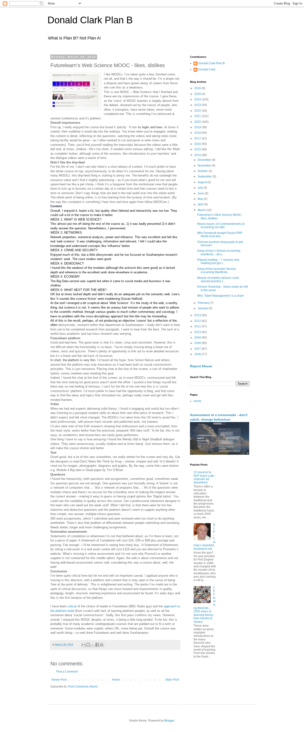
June (201, 193)
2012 (198, 321)
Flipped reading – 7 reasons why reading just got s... (218, 261)
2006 (198, 354)
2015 (198, 149)
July (201, 187)
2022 (198, 110)
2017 (198, 138)
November (205, 165)
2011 (198, 326)
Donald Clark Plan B (90, 20)
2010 (198, 332)
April (201, 204)
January (203, 308)
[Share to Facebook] (97, 644)
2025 (198, 94)
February (204, 303)
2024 (198, 99)
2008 (198, 343)
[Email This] (83, 644)
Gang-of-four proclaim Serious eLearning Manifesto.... (216, 270)
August (202, 182)
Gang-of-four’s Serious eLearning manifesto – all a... (218, 252)
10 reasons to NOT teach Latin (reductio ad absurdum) (204, 477)
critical (71, 606)
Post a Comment (67, 671)
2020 (198, 121)
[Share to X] (92, 644)
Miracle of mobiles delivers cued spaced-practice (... (218, 279)
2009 (198, 337)
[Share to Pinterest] (101, 644)
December (205, 160)
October (203, 171)
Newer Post (59, 679)
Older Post (172, 679)
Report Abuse (201, 366)
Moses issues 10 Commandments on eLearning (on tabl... (221, 225)
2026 (198, 88)
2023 (198, 105)
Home (116, 679)
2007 (198, 348)
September (205, 176)
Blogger (169, 720)
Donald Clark (206, 69)
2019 (198, 127)
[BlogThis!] (88, 644)
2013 (198, 315)
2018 (198, 132)
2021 (198, 116)
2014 (198, 155)
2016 (198, 144)
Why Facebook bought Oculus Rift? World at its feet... (219, 234)
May (201, 199)
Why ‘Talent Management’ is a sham (220, 295)
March (202, 210)
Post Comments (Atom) (83, 686)
